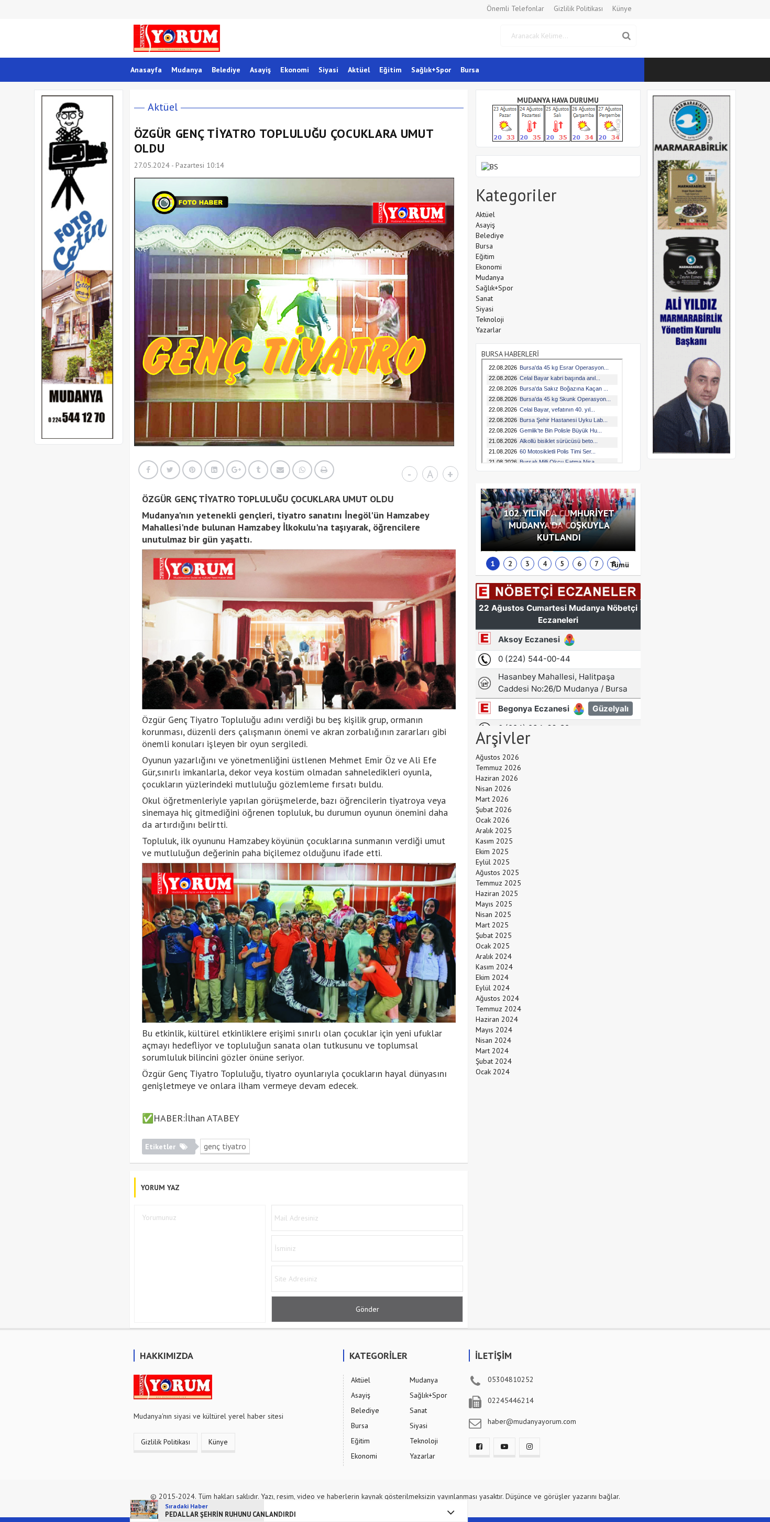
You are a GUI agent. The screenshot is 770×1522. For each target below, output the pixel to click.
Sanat (484, 298)
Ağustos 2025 (497, 872)
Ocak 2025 (493, 946)
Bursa (469, 69)
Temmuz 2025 (498, 883)
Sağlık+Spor (431, 69)
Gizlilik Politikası (578, 8)
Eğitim (390, 69)
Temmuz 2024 (498, 1008)
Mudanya (186, 69)
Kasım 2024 (494, 967)
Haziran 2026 (497, 778)
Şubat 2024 (494, 1061)
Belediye (226, 69)
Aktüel (359, 69)
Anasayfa (146, 69)
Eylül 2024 (493, 987)
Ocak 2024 (493, 1071)
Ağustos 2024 (497, 998)
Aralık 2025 (494, 830)
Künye (622, 8)
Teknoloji (490, 319)
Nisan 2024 (493, 1040)
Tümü (619, 564)
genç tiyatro (225, 1146)
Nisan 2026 (493, 788)
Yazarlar (488, 329)
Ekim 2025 (492, 851)
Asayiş (260, 69)
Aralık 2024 (494, 956)
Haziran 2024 (497, 1019)
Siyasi (328, 69)
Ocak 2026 (493, 820)
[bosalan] (489, 165)
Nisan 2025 (493, 914)
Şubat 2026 (494, 809)
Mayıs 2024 (494, 1029)
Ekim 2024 (492, 977)
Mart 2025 (492, 925)
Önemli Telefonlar (515, 8)
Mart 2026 (492, 799)
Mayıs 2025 (494, 904)
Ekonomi (294, 69)
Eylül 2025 (493, 862)
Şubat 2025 (494, 935)
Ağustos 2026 (497, 757)
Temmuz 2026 (498, 767)
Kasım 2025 (494, 841)
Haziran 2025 (497, 893)
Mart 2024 (492, 1050)
